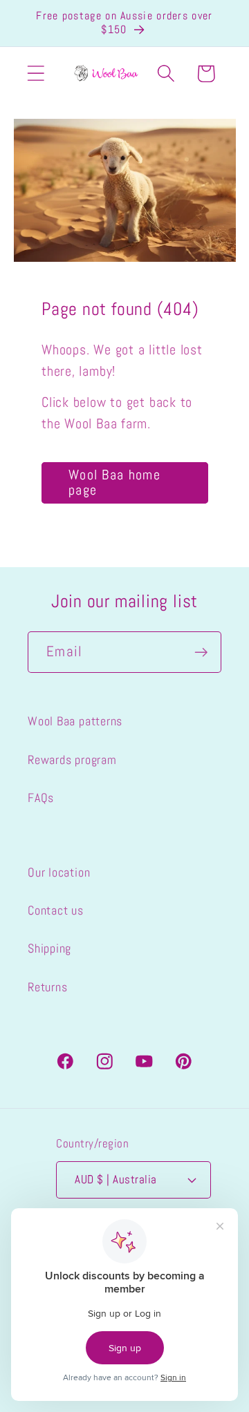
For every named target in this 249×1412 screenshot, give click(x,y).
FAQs (41, 797)
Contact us (56, 910)
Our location (59, 872)
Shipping (49, 948)
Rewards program (72, 759)
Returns (47, 987)
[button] (35, 73)
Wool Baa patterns (75, 721)
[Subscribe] (201, 652)
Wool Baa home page (114, 482)
